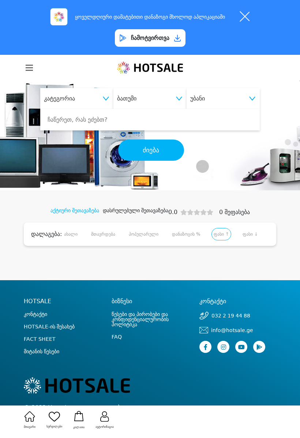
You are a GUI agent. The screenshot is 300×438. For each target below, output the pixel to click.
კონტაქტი (35, 314)
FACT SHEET (40, 339)
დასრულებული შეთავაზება (135, 210)
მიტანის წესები (41, 351)
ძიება (151, 150)
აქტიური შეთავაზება (74, 210)
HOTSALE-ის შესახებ (49, 327)
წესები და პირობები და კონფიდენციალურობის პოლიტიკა (140, 319)
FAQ (117, 337)
